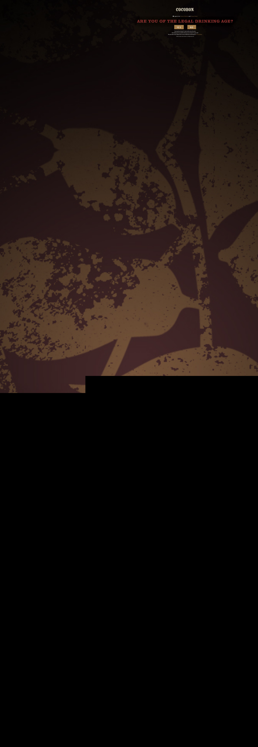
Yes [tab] (179, 27)
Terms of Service (184, 16)
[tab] (173, 16)
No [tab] (192, 27)
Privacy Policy (194, 16)
